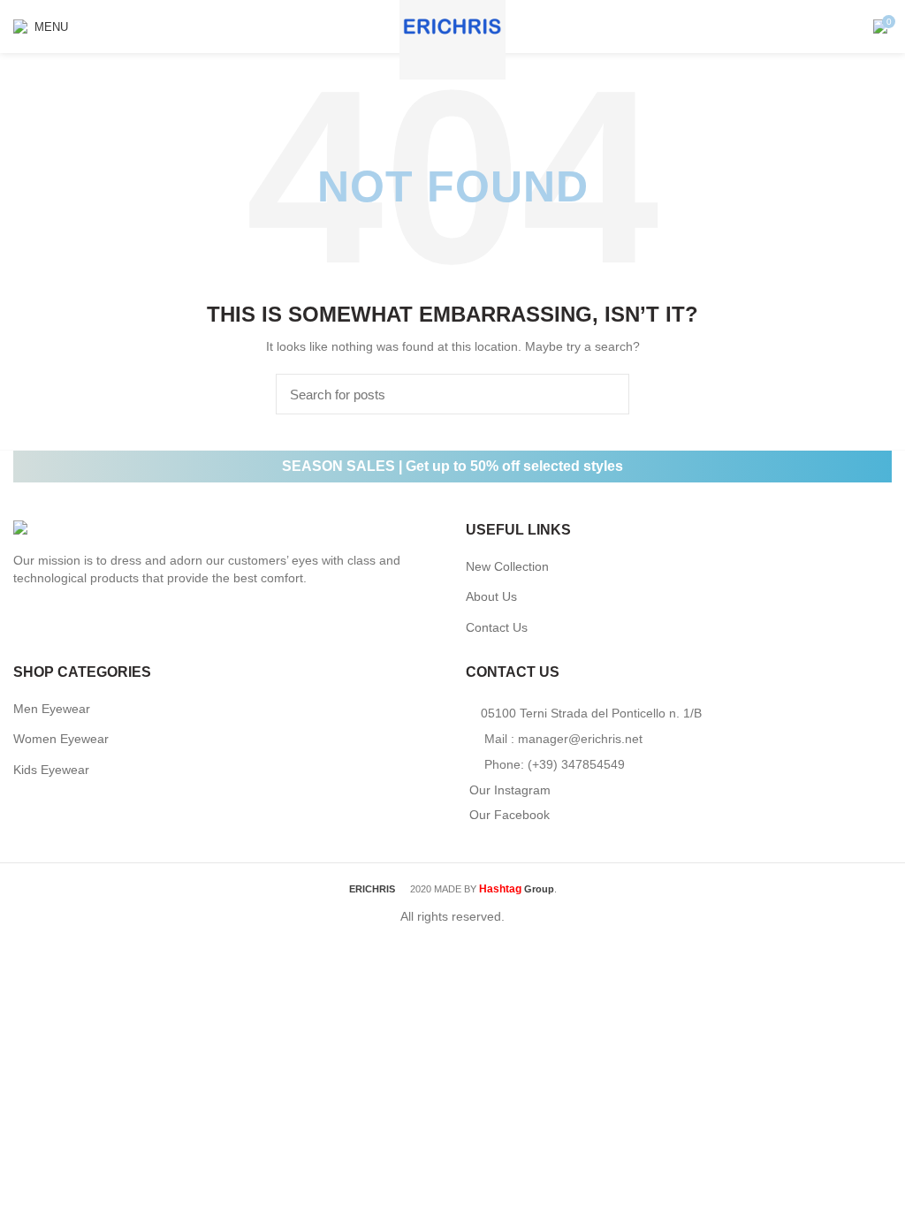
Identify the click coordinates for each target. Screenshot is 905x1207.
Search (605, 394)
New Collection (507, 566)
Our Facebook (509, 815)
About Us (491, 596)
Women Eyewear (61, 739)
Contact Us (497, 627)
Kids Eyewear (51, 770)
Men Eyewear (51, 709)
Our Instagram (510, 790)
